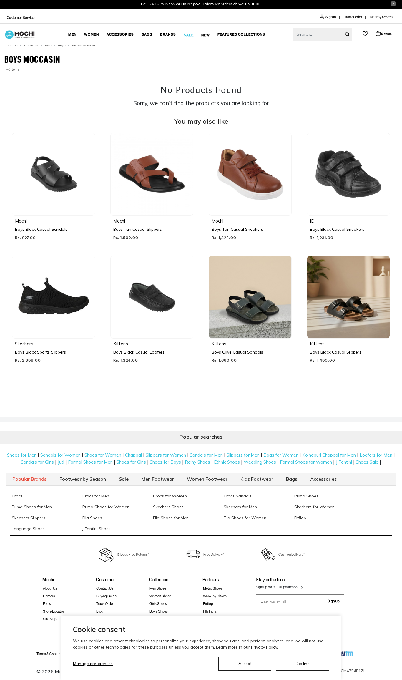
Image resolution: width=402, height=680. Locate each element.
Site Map (50, 619)
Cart (386, 34)
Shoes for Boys (165, 462)
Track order (105, 603)
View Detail (53, 202)
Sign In (330, 17)
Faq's (47, 603)
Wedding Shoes (260, 462)
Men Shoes (157, 588)
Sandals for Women (60, 455)
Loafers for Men (376, 455)
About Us (50, 588)
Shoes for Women (102, 455)
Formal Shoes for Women (306, 462)
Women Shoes (160, 596)
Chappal (133, 455)
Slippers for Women (166, 455)
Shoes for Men (21, 455)
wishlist (365, 33)
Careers (49, 596)
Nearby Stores (381, 17)
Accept (245, 663)
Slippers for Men (243, 455)
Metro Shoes (212, 588)
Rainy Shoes (197, 462)
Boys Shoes (158, 611)
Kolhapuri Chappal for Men (329, 455)
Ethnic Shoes (227, 462)
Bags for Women (280, 455)
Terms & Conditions (51, 653)
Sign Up (334, 601)
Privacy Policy (264, 647)
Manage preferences (93, 663)
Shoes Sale (367, 462)
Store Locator (53, 611)
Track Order (353, 17)
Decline (303, 663)
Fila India (209, 611)
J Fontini (344, 462)
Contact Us (104, 588)
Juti (61, 462)
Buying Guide (106, 596)
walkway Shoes (215, 596)
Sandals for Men (206, 455)
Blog (99, 611)
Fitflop (208, 603)
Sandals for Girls (37, 462)
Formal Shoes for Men (90, 462)
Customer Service (21, 17)
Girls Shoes (158, 603)
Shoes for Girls (131, 462)
